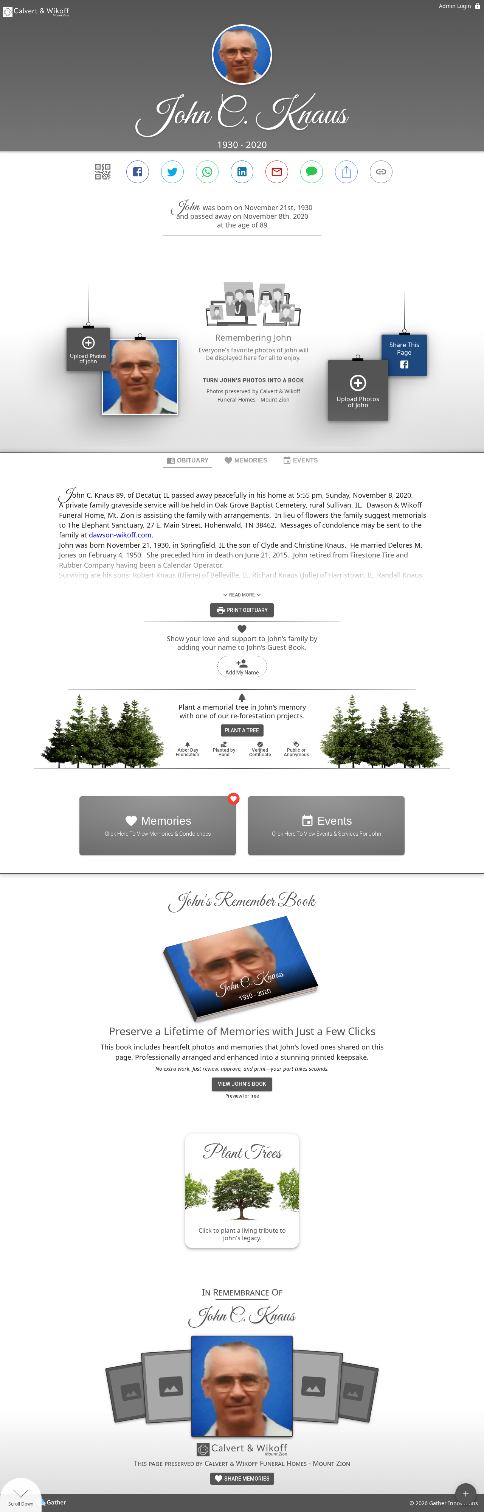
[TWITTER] (172, 171)
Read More (242, 595)
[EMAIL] (276, 171)
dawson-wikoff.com (120, 534)
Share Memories (246, 1479)
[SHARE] (346, 171)
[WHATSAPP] (207, 171)
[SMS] (311, 171)
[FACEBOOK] (137, 171)
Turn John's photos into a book (253, 380)
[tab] (187, 460)
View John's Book (242, 1084)
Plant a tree (242, 730)
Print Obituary (246, 610)
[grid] (242, 356)
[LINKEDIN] (242, 171)
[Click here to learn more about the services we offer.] (242, 1450)
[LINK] (381, 171)
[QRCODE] (103, 171)
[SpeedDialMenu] (465, 1493)
